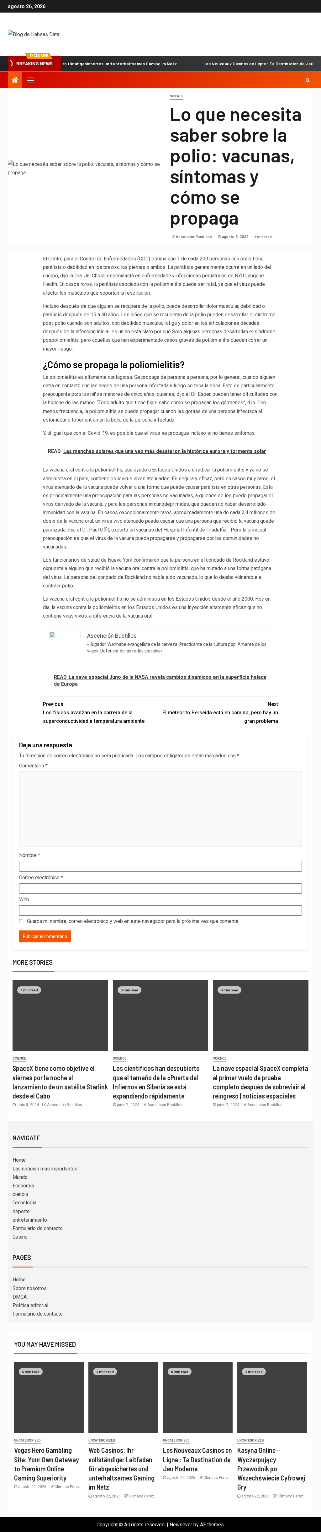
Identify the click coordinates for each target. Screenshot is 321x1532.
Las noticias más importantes (45, 1169)
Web (24, 899)
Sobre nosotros (30, 1288)
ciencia (20, 1194)
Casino (20, 1237)
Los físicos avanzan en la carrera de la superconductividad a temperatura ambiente (94, 712)
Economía (23, 1186)
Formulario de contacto (38, 1228)
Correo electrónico (41, 877)
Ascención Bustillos (194, 237)
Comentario (33, 766)
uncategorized (27, 1440)
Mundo (20, 1177)
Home (19, 1160)
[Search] (308, 80)
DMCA (20, 1297)
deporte (21, 1211)
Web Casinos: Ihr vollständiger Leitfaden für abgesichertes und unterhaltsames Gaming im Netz (121, 1468)
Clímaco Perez (67, 1487)
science (176, 96)
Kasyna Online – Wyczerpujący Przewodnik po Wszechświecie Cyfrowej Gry (271, 1468)
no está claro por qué (148, 332)
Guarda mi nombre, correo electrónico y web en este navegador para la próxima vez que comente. (133, 921)
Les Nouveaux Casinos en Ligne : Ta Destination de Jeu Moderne (247, 63)
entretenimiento (30, 1220)
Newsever (181, 1525)
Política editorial (30, 1305)
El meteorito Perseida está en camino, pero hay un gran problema (220, 712)
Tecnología (24, 1203)
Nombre (29, 855)
